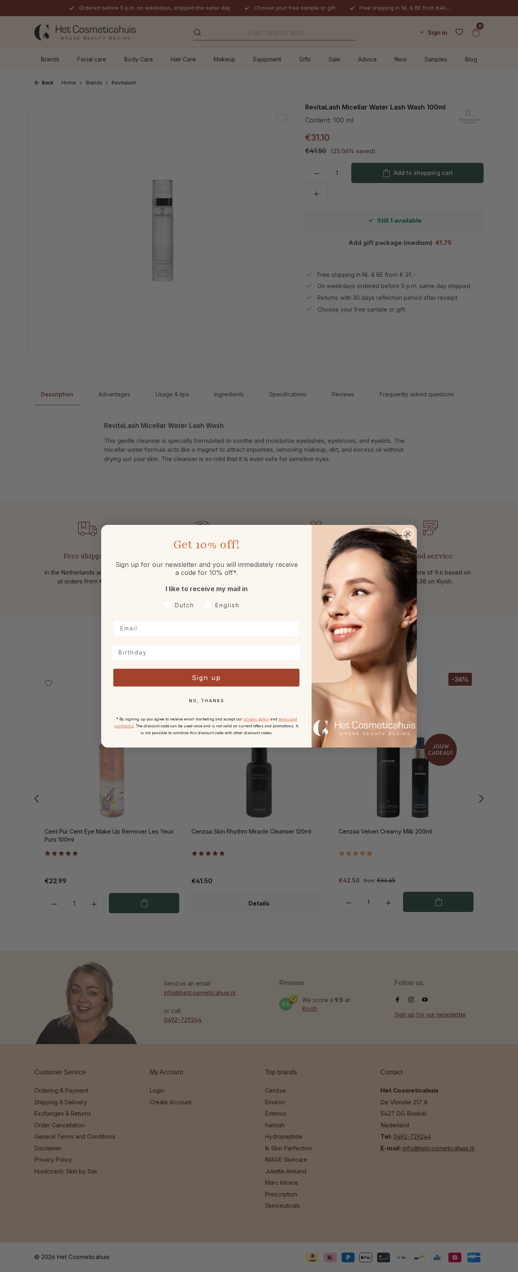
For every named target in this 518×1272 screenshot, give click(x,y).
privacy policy (256, 719)
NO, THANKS (206, 700)
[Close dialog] (408, 534)
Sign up (206, 678)
